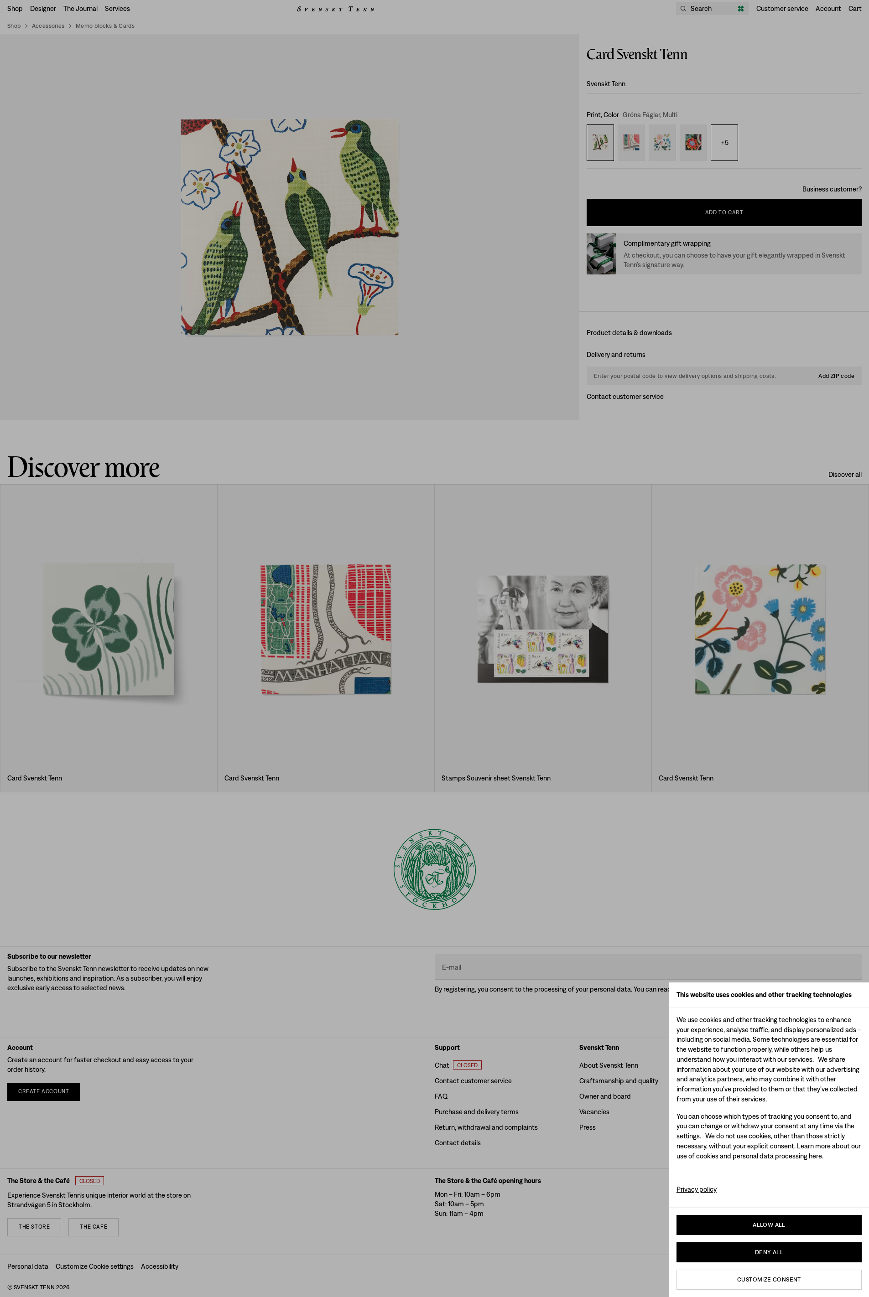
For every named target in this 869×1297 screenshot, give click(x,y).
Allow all (769, 1224)
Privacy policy (696, 1189)
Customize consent (769, 1279)
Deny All (769, 1252)
